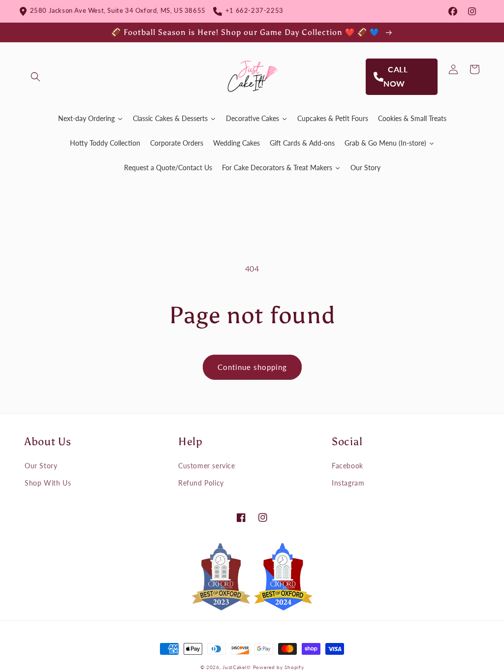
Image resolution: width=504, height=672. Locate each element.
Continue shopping (252, 367)
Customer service (206, 465)
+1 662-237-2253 (253, 10)
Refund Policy (201, 483)
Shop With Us (48, 483)
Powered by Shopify (278, 667)
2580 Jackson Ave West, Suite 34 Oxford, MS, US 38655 (116, 10)
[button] (35, 77)
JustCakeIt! (236, 667)
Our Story (41, 465)
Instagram (348, 483)
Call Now (395, 76)
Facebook (347, 465)
